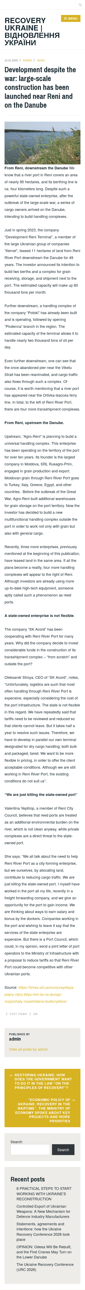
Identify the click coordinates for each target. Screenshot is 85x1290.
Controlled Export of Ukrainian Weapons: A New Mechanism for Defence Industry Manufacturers (43, 1211)
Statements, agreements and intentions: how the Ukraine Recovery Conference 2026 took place (43, 1231)
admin (27, 60)
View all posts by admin (28, 1049)
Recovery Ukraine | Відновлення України (32, 31)
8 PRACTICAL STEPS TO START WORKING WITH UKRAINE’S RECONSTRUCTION (44, 1193)
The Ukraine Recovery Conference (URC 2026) (45, 1267)
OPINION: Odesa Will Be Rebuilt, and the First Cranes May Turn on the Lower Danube (44, 1251)
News (41, 60)
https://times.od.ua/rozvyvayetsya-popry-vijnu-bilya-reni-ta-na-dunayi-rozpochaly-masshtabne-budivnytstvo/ (39, 994)
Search (16, 1141)
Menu (73, 18)
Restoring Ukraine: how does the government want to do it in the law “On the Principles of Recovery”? (43, 1081)
